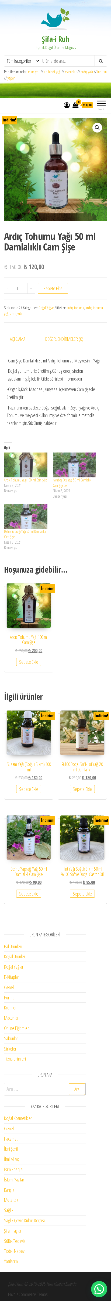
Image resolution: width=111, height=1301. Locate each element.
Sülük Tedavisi (15, 1241)
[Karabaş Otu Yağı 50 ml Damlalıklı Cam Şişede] (74, 465)
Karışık (9, 1190)
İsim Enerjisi (13, 1169)
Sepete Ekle (53, 288)
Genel (9, 987)
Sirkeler (10, 1048)
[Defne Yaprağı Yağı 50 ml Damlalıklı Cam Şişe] (25, 516)
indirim (102, 71)
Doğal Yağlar (46, 307)
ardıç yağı (87, 71)
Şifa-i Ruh (55, 39)
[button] (97, 128)
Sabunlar (11, 1038)
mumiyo (34, 71)
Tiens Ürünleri (15, 1058)
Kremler (10, 1007)
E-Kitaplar (11, 977)
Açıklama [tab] (17, 339)
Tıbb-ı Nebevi (14, 1251)
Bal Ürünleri (13, 946)
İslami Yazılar (14, 1179)
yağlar (11, 78)
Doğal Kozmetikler (18, 1118)
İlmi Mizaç (11, 1159)
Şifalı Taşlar (13, 1230)
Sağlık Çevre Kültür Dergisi (24, 1220)
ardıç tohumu (75, 307)
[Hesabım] (67, 105)
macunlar (71, 71)
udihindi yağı (52, 71)
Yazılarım (11, 1261)
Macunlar (11, 1018)
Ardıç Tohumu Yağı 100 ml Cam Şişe (25, 480)
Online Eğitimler (16, 1028)
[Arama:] (45, 1089)
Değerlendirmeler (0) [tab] (64, 339)
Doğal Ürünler (14, 956)
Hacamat (11, 1138)
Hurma (9, 997)
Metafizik (11, 1200)
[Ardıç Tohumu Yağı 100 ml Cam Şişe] (25, 465)
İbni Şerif (11, 1148)
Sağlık (8, 1210)
